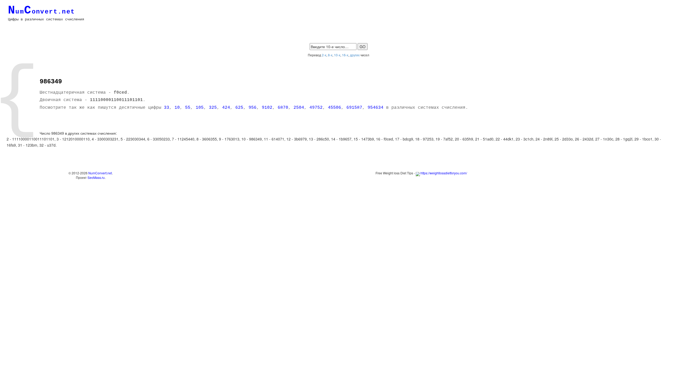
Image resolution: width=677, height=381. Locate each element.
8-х (330, 55)
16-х (345, 55)
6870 (283, 107)
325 (213, 107)
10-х (337, 55)
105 (200, 107)
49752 (316, 107)
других (355, 55)
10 (177, 107)
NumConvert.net (100, 173)
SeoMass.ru (96, 177)
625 (239, 107)
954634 (375, 107)
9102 (267, 107)
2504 (299, 107)
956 (253, 107)
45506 (334, 107)
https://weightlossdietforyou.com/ (443, 173)
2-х (324, 55)
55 (187, 107)
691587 (354, 107)
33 (166, 107)
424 (226, 107)
